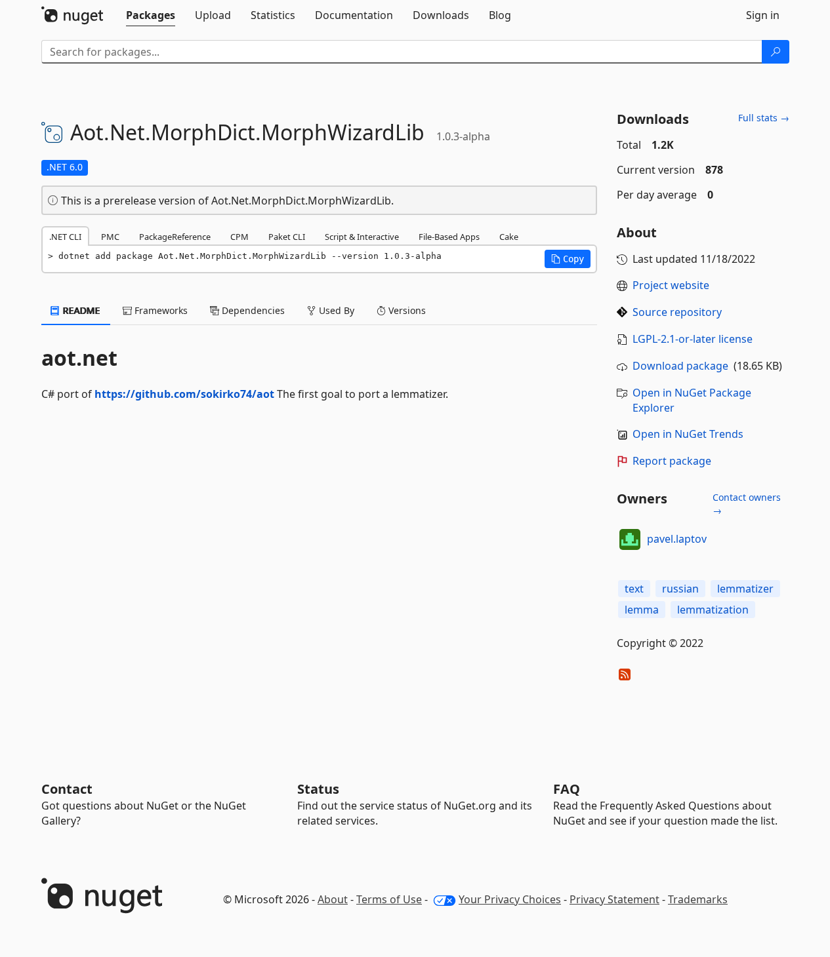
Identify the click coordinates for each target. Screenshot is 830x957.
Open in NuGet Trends (688, 434)
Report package (672, 461)
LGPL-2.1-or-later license (693, 339)
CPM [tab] (239, 237)
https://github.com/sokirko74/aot (184, 394)
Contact (67, 789)
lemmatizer (745, 588)
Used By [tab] (335, 310)
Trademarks (698, 899)
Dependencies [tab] (252, 310)
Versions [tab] (406, 310)
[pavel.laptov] (630, 539)
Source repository (677, 312)
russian (680, 588)
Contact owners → (747, 504)
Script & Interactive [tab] (362, 237)
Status (318, 789)
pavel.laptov (677, 539)
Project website (671, 285)
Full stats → (763, 117)
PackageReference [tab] (175, 237)
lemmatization (713, 609)
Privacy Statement (614, 899)
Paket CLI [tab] (286, 237)
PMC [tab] (110, 237)
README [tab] (80, 310)
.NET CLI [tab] (65, 237)
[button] (568, 259)
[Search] (775, 52)
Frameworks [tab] (160, 310)
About (333, 899)
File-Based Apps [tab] (449, 237)
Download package (680, 366)
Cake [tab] (508, 237)
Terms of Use (389, 899)
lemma (642, 609)
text (634, 588)
